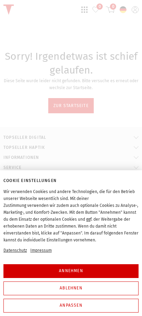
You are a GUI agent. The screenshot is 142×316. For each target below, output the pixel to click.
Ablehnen (71, 288)
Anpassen (71, 305)
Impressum (41, 250)
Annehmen (71, 270)
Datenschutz (15, 250)
